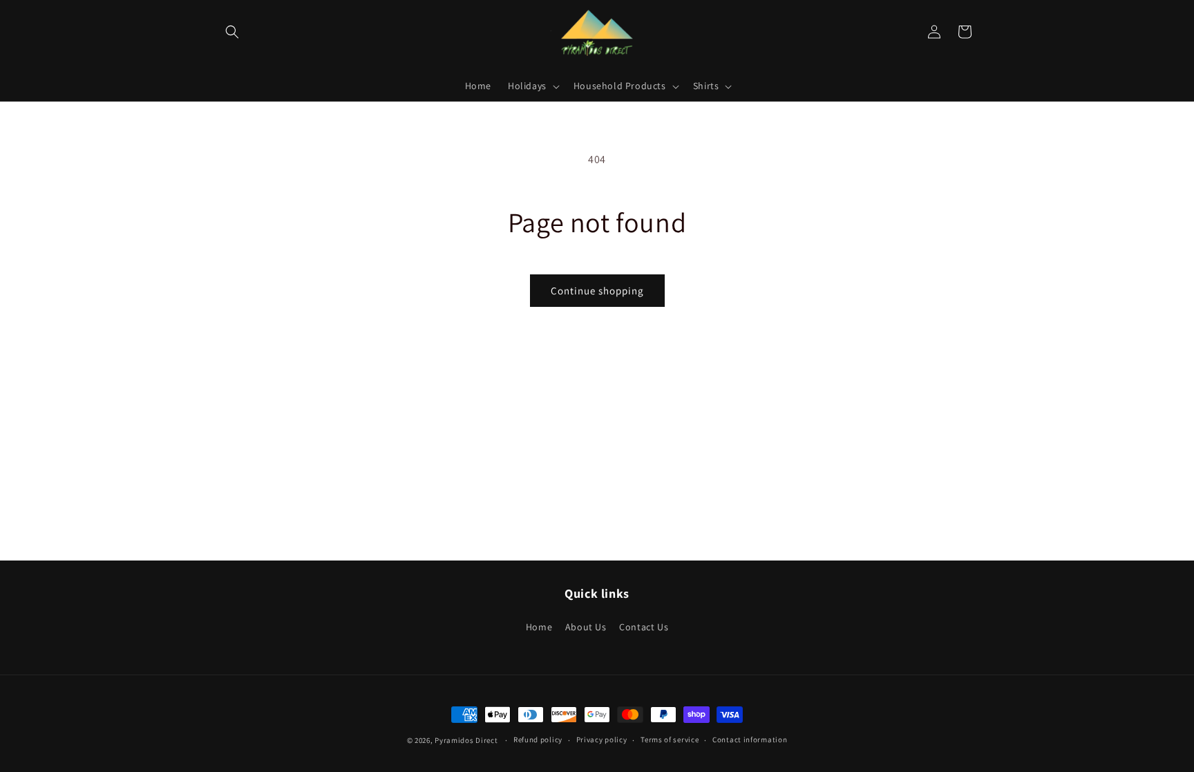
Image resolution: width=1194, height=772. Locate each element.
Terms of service (670, 739)
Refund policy (537, 739)
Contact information (749, 739)
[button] (232, 32)
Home (539, 627)
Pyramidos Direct (466, 740)
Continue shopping (597, 290)
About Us (586, 627)
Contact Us (643, 627)
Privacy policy (601, 739)
